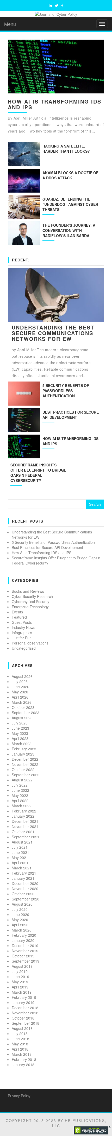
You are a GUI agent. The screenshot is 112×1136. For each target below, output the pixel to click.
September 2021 (25, 836)
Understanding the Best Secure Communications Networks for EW (53, 333)
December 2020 (25, 883)
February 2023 (24, 748)
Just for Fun (22, 637)
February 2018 (24, 1059)
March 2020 (22, 930)
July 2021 (20, 847)
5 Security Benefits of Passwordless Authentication (65, 390)
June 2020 (20, 914)
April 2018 (20, 1049)
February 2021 (24, 873)
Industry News (23, 627)
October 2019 (23, 955)
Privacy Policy (19, 1095)
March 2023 (22, 743)
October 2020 (23, 893)
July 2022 (20, 785)
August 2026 (22, 676)
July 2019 (20, 971)
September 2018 (25, 1023)
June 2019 (20, 976)
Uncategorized (24, 648)
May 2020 (20, 919)
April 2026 (20, 697)
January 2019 (23, 1002)
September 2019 (25, 961)
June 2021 (20, 852)
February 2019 (24, 997)
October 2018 (23, 1018)
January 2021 (23, 878)
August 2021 (22, 842)
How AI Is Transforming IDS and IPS (54, 104)
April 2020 (20, 924)
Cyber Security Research (32, 596)
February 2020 (24, 935)
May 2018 (20, 1043)
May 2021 (20, 857)
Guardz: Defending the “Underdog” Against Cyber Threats (70, 204)
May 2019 (20, 981)
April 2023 (20, 738)
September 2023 (25, 712)
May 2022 (20, 795)
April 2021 (20, 862)
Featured (19, 617)
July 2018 (20, 1033)
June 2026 (20, 686)
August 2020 (22, 904)
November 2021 (25, 826)
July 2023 (20, 722)
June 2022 (20, 790)
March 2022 (22, 805)
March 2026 (22, 702)
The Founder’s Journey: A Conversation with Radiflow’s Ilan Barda (68, 230)
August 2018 (22, 1028)
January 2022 (23, 816)
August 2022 (22, 779)
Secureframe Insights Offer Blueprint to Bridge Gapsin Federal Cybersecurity (38, 472)
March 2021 (22, 867)
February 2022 (24, 810)
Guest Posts (22, 622)
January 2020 (23, 940)
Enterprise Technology (30, 606)
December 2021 (25, 821)
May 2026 (20, 691)
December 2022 (25, 759)
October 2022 (23, 769)
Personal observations (30, 643)
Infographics (22, 632)
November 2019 (25, 950)
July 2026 (20, 681)
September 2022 (25, 774)
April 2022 (20, 800)
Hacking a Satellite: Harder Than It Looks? (66, 148)
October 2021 (23, 831)
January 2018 (23, 1064)
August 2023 (22, 717)
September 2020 (25, 899)
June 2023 (20, 728)
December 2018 (25, 1007)
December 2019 (25, 945)
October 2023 (23, 707)
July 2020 (20, 909)
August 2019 (22, 966)
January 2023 (23, 754)
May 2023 (20, 733)
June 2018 (20, 1038)
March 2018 (22, 1054)
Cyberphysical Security (30, 601)
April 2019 (20, 987)
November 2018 (25, 1012)
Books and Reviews (28, 591)
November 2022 (25, 764)
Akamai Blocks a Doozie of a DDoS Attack (70, 175)
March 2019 (22, 992)
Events (17, 611)
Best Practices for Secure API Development (70, 414)
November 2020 (25, 888)
